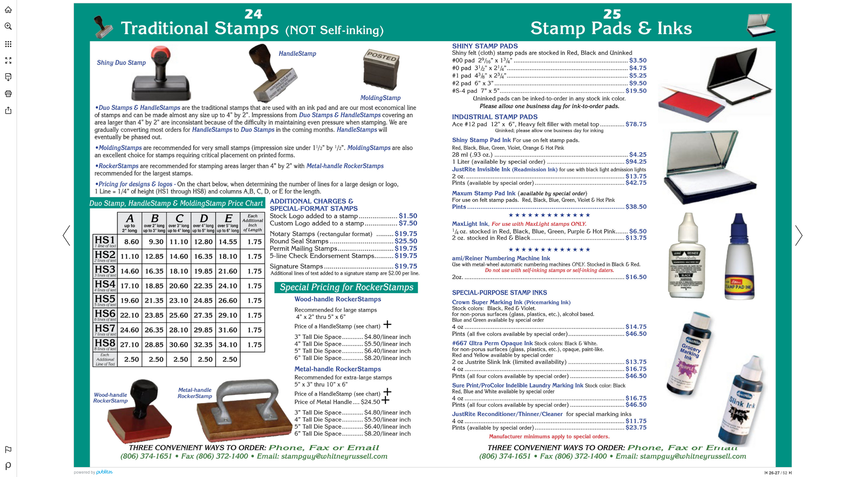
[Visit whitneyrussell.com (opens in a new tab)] (8, 9)
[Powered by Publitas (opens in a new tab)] (8, 466)
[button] (8, 26)
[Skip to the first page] (766, 472)
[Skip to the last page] (790, 472)
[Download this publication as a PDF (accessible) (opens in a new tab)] (8, 77)
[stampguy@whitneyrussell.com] (334, 456)
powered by (84, 472)
